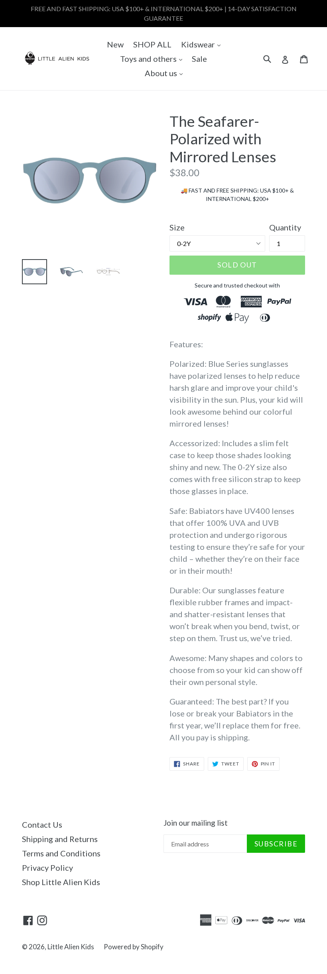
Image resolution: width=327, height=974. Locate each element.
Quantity (285, 227)
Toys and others (153, 58)
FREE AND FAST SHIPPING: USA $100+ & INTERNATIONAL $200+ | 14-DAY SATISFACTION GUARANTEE (164, 13)
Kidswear (203, 44)
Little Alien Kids (70, 947)
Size (177, 227)
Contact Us (42, 824)
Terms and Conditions (61, 853)
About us (166, 73)
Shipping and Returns (60, 839)
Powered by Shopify (134, 947)
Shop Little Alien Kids (61, 882)
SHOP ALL (152, 44)
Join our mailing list (196, 823)
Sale (199, 58)
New (115, 44)
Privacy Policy (47, 867)
